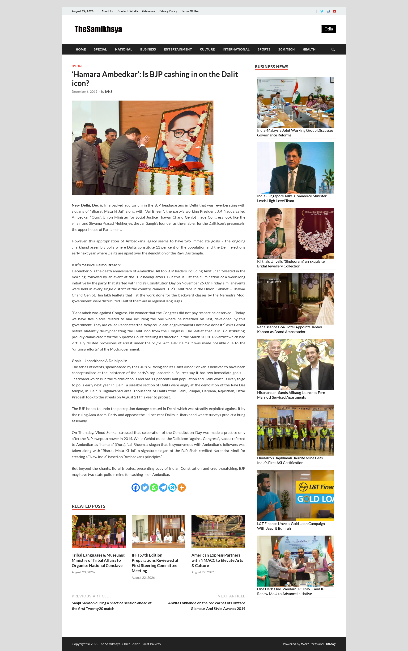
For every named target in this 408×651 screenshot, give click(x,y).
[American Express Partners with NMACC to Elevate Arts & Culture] (218, 549)
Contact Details (128, 11)
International (236, 49)
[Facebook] (316, 11)
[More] (182, 487)
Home (81, 49)
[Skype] (172, 487)
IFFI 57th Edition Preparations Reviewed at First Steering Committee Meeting (155, 563)
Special (100, 49)
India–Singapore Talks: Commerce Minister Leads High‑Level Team (292, 198)
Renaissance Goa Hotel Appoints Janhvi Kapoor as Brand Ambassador (289, 329)
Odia (328, 28)
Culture (207, 49)
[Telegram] (163, 487)
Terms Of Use (190, 11)
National (123, 49)
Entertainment (178, 49)
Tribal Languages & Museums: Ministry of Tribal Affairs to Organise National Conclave (98, 560)
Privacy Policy (168, 11)
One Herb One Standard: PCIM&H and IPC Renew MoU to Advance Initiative (292, 591)
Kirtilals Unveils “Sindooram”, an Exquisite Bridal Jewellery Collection (291, 263)
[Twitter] (322, 11)
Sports (264, 49)
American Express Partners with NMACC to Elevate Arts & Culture (217, 560)
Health (309, 49)
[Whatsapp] (154, 487)
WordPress (309, 644)
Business (148, 49)
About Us (107, 11)
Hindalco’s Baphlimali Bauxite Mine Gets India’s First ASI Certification (290, 460)
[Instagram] (328, 11)
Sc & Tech (286, 49)
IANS (108, 91)
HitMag (330, 644)
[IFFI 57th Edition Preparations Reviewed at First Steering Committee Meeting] (159, 549)
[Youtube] (334, 11)
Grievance (148, 11)
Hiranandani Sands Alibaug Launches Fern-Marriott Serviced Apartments (292, 394)
